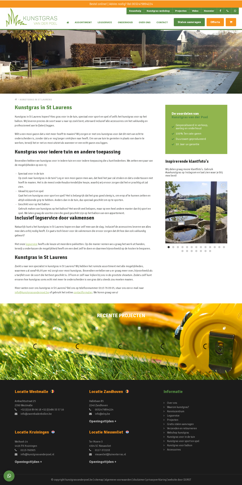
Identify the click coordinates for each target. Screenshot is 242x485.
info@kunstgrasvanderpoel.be (32, 292)
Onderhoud (125, 22)
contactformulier (83, 292)
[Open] (196, 212)
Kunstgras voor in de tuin (181, 436)
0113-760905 (27, 450)
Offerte (215, 22)
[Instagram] (223, 239)
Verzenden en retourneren (182, 428)
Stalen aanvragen (189, 22)
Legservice (105, 22)
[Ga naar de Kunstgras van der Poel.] (16, 99)
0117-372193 (102, 450)
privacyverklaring (156, 479)
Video (195, 10)
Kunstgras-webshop (158, 10)
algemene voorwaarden (118, 479)
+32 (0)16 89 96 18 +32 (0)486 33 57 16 (42, 409)
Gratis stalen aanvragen (180, 424)
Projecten (181, 10)
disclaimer (139, 479)
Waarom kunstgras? (178, 407)
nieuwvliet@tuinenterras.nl (110, 454)
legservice (31, 244)
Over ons (145, 22)
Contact (162, 22)
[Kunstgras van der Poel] (31, 20)
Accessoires (174, 449)
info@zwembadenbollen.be (36, 413)
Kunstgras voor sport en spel (183, 441)
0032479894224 (142, 4)
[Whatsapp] (9, 475)
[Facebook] (220, 11)
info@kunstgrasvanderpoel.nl (37, 454)
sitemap (98, 479)
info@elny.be (102, 413)
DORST (187, 479)
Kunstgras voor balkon (179, 445)
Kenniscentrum (175, 411)
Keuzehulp (135, 10)
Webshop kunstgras (178, 432)
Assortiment (83, 22)
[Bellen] (227, 11)
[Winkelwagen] (231, 22)
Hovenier (209, 10)
